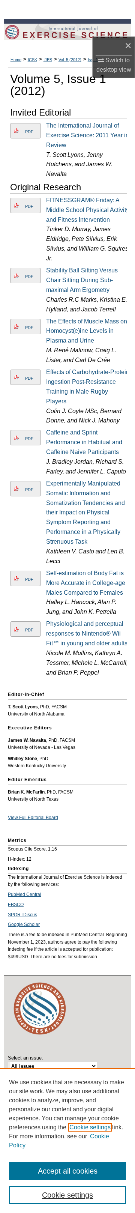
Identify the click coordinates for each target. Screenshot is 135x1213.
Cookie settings (90, 1127)
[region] (67, 1140)
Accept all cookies (68, 1171)
